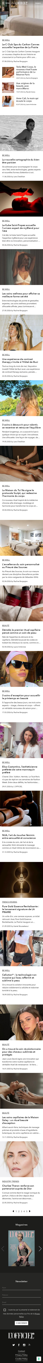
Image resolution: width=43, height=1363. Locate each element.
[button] (40, 1248)
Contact (21, 1351)
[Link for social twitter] (13, 1345)
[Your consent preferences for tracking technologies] (39, 1359)
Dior (21, 1196)
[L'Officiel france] (21, 3)
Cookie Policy (21, 1359)
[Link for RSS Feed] (29, 1345)
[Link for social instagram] (24, 1345)
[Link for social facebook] (19, 1345)
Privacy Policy (21, 1355)
